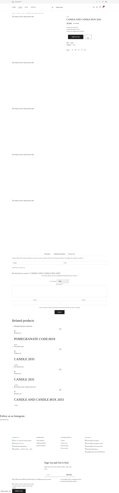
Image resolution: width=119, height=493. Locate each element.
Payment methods (40, 445)
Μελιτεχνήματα (95, 440)
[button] (17, 333)
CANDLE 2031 (24, 379)
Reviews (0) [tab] (71, 254)
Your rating (53, 281)
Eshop (20, 7)
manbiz (75, 481)
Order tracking (64, 445)
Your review (59, 284)
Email (84, 300)
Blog (26, 7)
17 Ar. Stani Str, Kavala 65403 (23, 440)
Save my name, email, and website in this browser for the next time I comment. (60, 307)
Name (35, 300)
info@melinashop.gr (21, 446)
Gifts (23, 13)
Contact (33, 7)
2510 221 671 (18, 1)
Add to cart (76, 37)
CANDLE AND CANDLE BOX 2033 (39, 399)
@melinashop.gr (4, 419)
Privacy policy (64, 448)
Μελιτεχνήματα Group (97, 443)
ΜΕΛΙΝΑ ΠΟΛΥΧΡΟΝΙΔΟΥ (97, 452)
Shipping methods (41, 443)
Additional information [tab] (59, 254)
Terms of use (64, 443)
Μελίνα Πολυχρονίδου (97, 446)
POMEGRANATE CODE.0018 (34, 339)
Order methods (40, 440)
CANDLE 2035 (24, 359)
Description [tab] (47, 254)
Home (14, 7)
